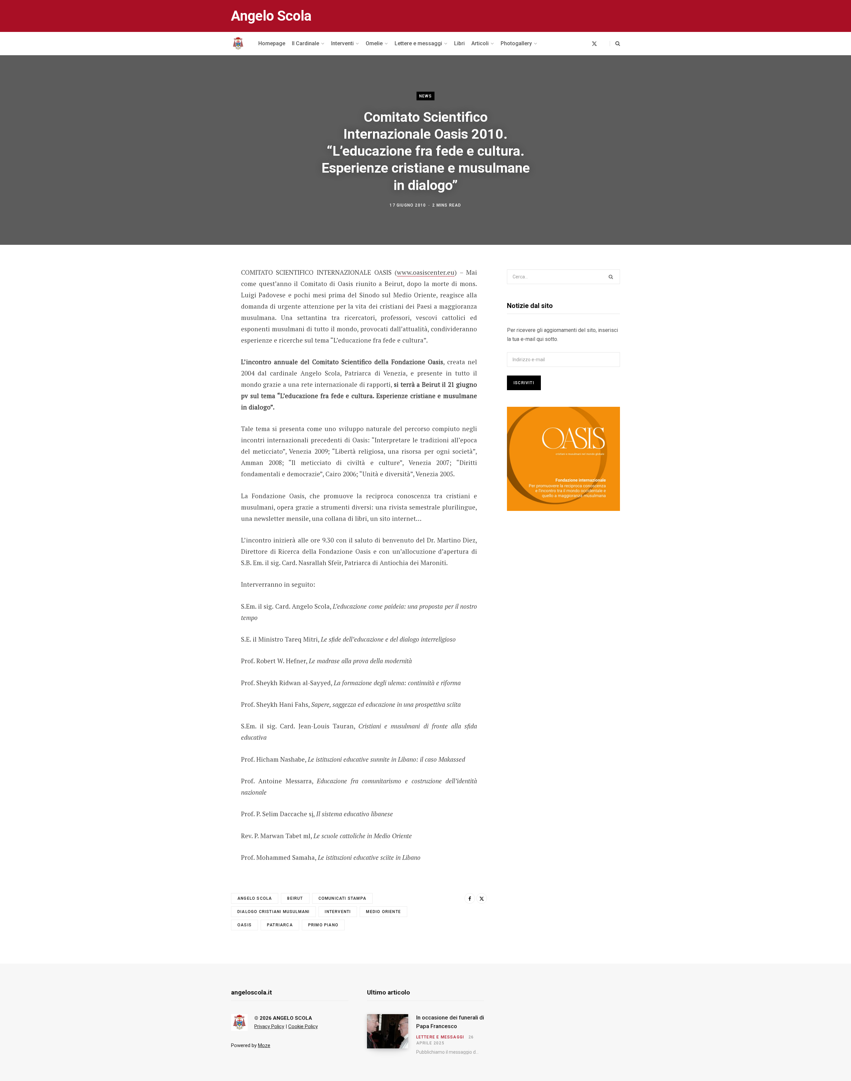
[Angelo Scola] (238, 44)
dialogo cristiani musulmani (273, 911)
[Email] (198, 327)
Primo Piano (323, 925)
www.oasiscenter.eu (425, 272)
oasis (244, 925)
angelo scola (254, 898)
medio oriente (383, 911)
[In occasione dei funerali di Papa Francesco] (391, 1034)
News (425, 95)
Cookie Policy (303, 1026)
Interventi (338, 911)
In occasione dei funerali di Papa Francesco (450, 1021)
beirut (295, 898)
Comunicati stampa (342, 898)
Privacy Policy (269, 1026)
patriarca (280, 925)
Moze (264, 1045)
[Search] (615, 43)
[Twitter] (198, 309)
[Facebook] (198, 291)
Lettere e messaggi (440, 1037)
